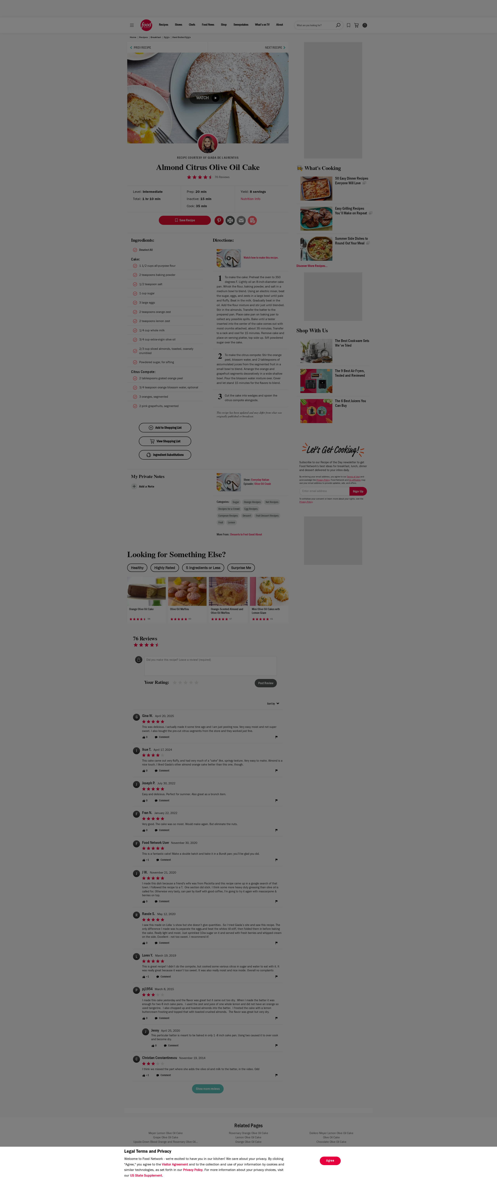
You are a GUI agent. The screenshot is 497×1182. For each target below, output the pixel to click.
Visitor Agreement (175, 1165)
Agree (330, 1161)
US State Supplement (146, 1176)
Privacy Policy (192, 1170)
